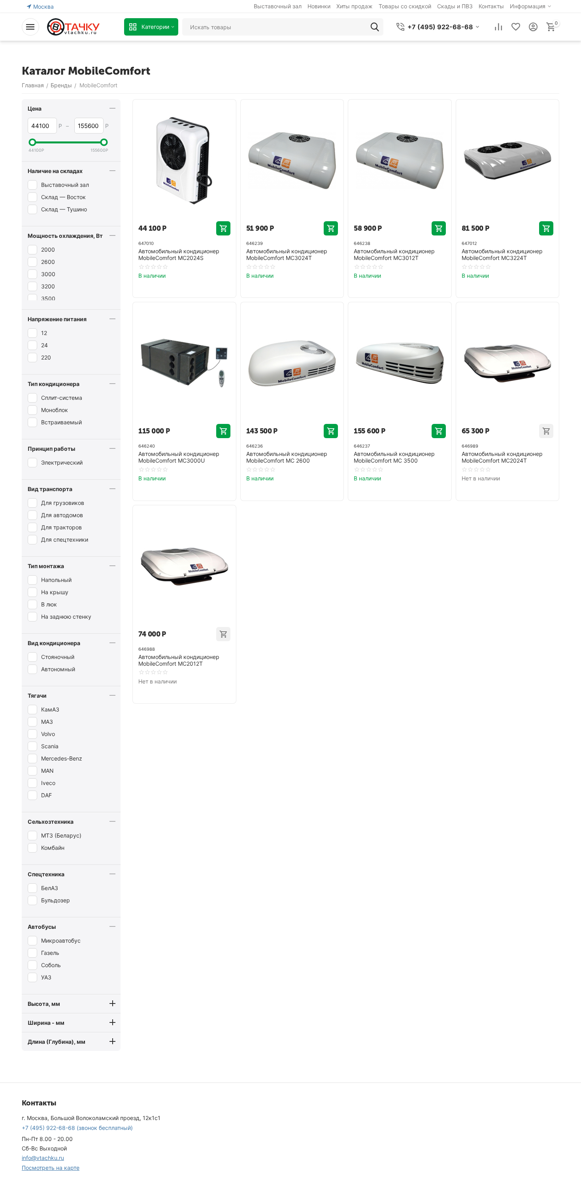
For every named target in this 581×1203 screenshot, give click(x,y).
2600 (48, 261)
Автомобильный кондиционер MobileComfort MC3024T (286, 254)
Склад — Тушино (64, 209)
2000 (48, 249)
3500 (48, 298)
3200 (48, 286)
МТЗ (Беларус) (61, 835)
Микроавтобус (61, 940)
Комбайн (52, 847)
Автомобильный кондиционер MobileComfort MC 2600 (286, 457)
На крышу (54, 592)
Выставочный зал (65, 184)
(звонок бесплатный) (77, 1127)
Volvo (48, 733)
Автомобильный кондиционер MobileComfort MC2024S (178, 254)
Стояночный (57, 656)
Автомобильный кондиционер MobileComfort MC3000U (178, 457)
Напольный (56, 579)
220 (46, 357)
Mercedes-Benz (61, 758)
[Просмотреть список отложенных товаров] (516, 27)
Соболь (51, 965)
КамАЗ (50, 709)
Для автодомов (62, 515)
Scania (49, 746)
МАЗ (47, 721)
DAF (46, 795)
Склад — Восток (63, 197)
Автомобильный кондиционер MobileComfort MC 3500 (394, 457)
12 (44, 332)
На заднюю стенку (66, 616)
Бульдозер (55, 900)
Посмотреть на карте (50, 1167)
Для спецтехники (64, 539)
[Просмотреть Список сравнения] (498, 27)
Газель (50, 952)
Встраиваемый (61, 422)
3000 (48, 274)
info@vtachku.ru (43, 1157)
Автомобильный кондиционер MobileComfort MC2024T (502, 457)
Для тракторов (61, 527)
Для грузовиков (62, 502)
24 (44, 345)
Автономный (58, 669)
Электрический (62, 462)
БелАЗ (49, 888)
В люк (49, 604)
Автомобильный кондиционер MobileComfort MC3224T (502, 254)
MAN (47, 770)
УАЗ (46, 977)
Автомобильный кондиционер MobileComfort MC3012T (394, 254)
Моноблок (54, 410)
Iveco (48, 782)
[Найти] (374, 27)
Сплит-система (61, 397)
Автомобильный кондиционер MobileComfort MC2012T (178, 660)
